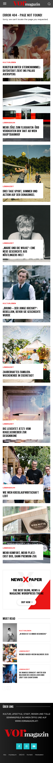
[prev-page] (4, 688)
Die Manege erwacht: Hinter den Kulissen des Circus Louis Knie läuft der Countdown (32, 675)
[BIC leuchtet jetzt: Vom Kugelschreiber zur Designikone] (26, 414)
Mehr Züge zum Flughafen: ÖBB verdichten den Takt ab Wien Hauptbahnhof (21, 130)
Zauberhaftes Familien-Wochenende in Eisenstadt (18, 373)
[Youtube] (34, 746)
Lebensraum (9, 123)
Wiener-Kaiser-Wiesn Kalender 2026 (34, 654)
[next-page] (8, 688)
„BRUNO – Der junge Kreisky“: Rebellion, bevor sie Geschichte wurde (22, 311)
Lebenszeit (8, 186)
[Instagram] (26, 746)
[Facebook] (19, 746)
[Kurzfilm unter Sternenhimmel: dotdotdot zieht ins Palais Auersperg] (26, 52)
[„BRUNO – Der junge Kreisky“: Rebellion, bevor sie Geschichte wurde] (26, 293)
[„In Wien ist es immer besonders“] (10, 632)
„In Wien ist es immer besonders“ (33, 633)
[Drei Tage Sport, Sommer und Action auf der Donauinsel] (26, 173)
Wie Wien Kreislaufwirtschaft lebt (21, 494)
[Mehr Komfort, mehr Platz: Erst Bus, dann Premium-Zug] (26, 534)
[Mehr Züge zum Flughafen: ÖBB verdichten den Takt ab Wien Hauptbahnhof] (26, 113)
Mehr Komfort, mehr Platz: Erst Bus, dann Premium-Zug (20, 554)
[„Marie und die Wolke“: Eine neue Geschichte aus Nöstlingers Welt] (26, 233)
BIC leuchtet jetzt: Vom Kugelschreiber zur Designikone (17, 432)
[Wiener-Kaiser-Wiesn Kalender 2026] (10, 653)
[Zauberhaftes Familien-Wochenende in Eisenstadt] (26, 354)
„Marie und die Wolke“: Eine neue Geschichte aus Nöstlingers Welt (19, 251)
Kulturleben (9, 62)
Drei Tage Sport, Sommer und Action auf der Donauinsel (20, 193)
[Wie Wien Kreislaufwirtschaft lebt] (26, 474)
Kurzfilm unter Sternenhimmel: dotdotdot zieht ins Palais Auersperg (22, 70)
